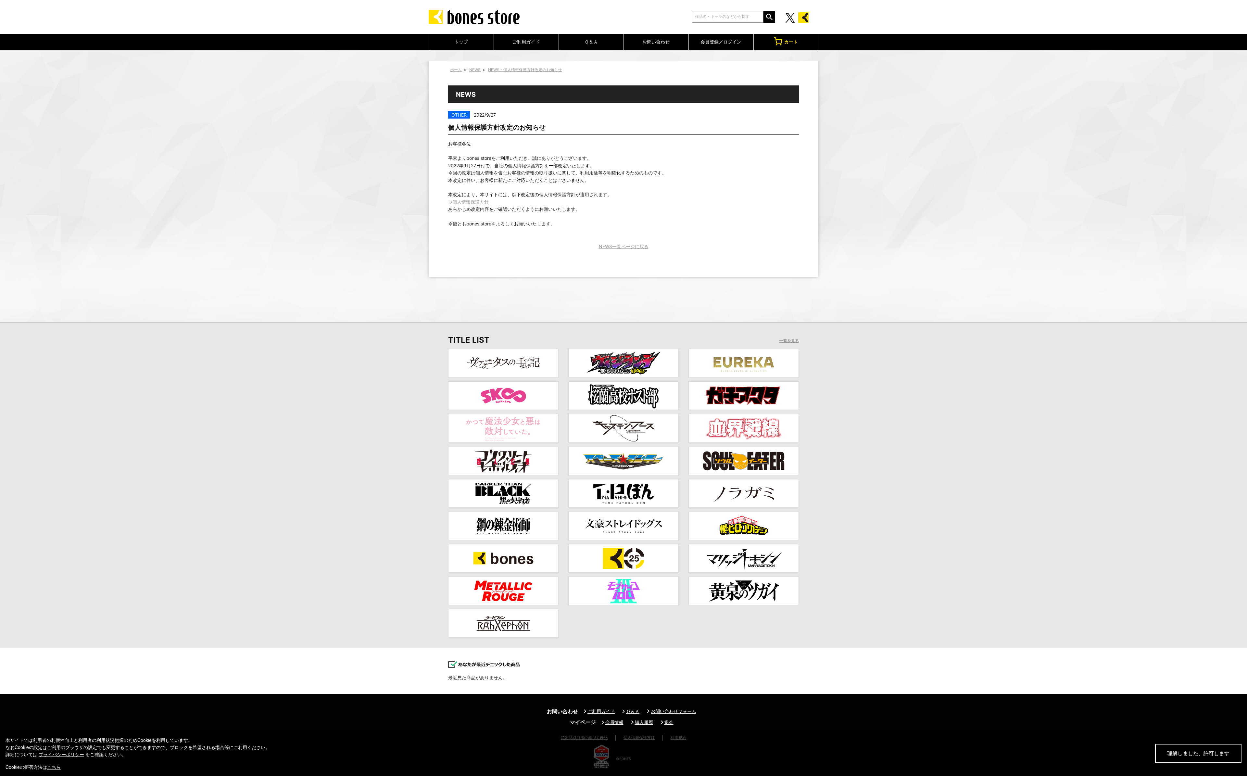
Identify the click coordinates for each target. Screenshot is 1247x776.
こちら (54, 767)
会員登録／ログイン (720, 42)
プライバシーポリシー (61, 754)
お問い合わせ (656, 42)
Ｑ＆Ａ (591, 42)
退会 (669, 722)
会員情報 (614, 722)
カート (791, 42)
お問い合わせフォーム (673, 711)
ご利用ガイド (526, 42)
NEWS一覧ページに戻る (624, 246)
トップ (461, 42)
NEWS (475, 69)
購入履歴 (644, 722)
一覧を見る (789, 340)
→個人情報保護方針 (468, 202)
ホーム (456, 69)
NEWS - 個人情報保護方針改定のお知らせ (525, 69)
